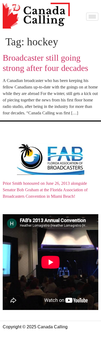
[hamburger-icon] (92, 17)
